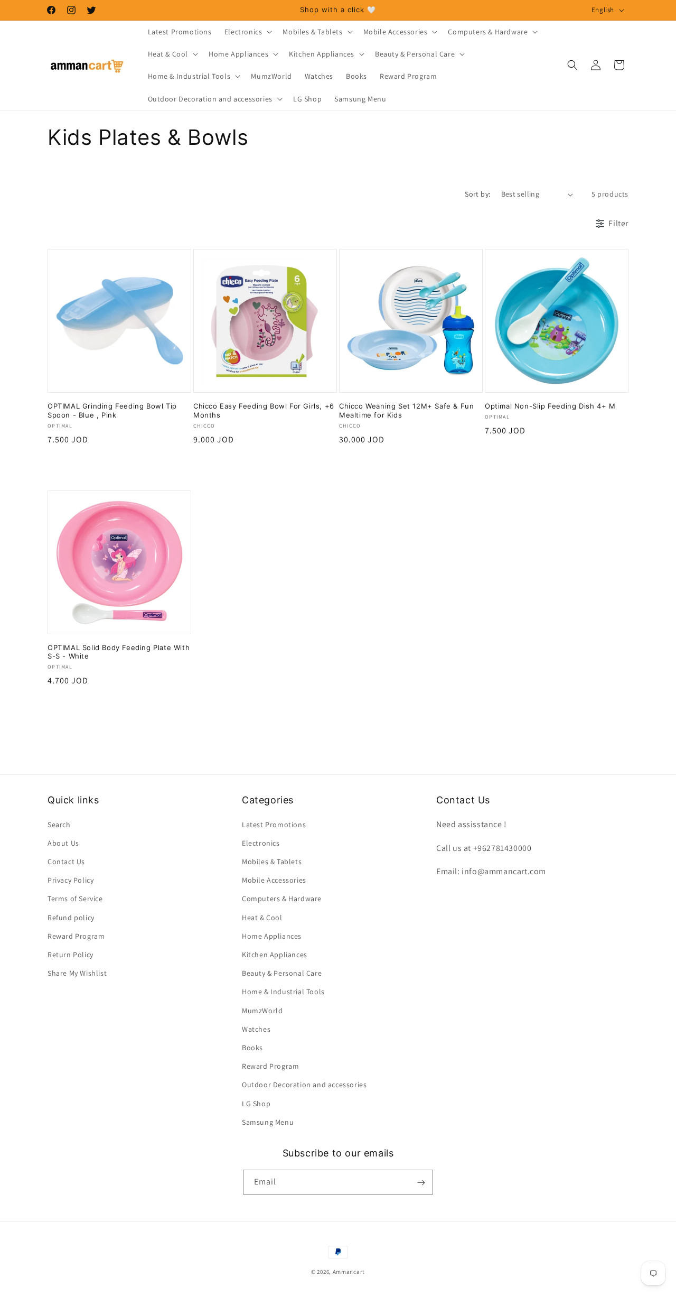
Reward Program (76, 935)
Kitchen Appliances (274, 954)
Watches (256, 1028)
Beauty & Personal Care (282, 973)
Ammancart (349, 1271)
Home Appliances (272, 935)
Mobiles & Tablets (272, 861)
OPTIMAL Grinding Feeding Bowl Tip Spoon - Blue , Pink (112, 410)
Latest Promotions (274, 824)
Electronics (261, 842)
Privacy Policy (70, 880)
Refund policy (71, 917)
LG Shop (256, 1103)
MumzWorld (262, 1010)
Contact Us (66, 861)
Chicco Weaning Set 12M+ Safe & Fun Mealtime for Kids (406, 410)
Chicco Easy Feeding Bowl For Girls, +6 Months (263, 410)
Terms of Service (75, 898)
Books (252, 1047)
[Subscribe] (421, 1182)
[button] (247, 32)
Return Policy (70, 954)
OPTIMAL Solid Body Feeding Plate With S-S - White (119, 652)
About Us (63, 842)
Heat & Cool (262, 917)
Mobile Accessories (274, 880)
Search (59, 824)
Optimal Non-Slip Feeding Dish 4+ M (550, 406)
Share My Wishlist (77, 973)
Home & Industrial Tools (283, 991)
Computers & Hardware (282, 898)
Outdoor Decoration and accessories (304, 1084)
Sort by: (477, 194)
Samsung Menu (268, 1121)
